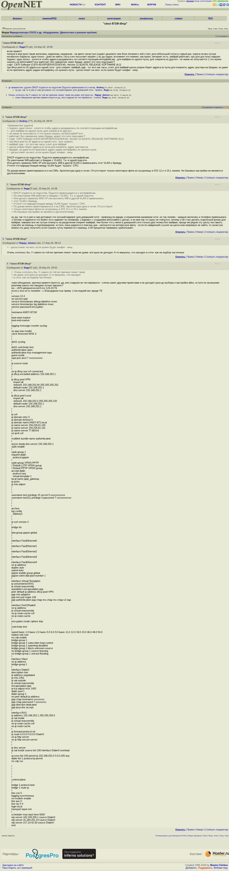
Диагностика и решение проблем (78, 32)
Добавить (191, 867)
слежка (178, 18)
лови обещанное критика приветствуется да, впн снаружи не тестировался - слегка (58, 97)
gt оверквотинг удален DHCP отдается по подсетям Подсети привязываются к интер (52, 87)
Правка (200, 74)
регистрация (206, 1)
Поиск (168, 4)
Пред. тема (213, 836)
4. (8, 263)
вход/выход (146, 18)
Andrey (100, 87)
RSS (210, 18)
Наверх (200, 177)
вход (197, 1)
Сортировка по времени (212, 107)
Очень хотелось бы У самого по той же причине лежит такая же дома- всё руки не (51, 95)
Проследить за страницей (17, 867)
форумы (17, 18)
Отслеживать (222, 36)
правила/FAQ (49, 18)
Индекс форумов (194, 836)
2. (8, 184)
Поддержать (205, 867)
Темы (205, 836)
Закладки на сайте (13, 865)
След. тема (223, 836)
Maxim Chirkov (219, 865)
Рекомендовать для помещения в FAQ (171, 836)
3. (4, 239)
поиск (82, 18)
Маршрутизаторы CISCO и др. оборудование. (34, 32)
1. (4, 117)
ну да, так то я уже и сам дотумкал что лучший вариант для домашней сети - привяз (58, 90)
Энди (22, 47)
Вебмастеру (221, 867)
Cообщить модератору (216, 74)
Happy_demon (102, 95)
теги (175, 4)
